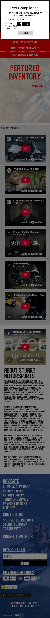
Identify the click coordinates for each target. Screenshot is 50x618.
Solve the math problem (11, 26)
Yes (22, 19)
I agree (9, 19)
